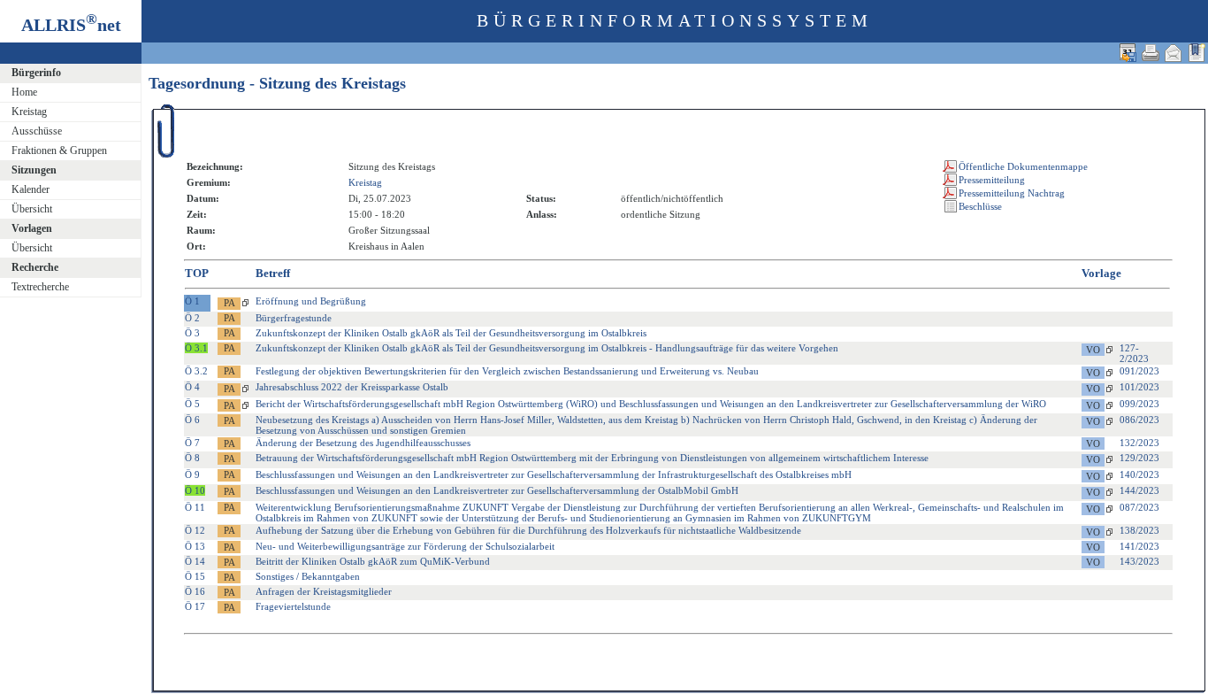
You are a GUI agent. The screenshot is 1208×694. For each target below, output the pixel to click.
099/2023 (1139, 403)
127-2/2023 (1134, 353)
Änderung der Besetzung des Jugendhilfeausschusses (363, 442)
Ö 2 (192, 317)
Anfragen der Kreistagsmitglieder (324, 591)
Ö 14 (195, 561)
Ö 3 (192, 333)
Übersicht (31, 209)
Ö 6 (192, 419)
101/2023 (1139, 387)
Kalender (30, 189)
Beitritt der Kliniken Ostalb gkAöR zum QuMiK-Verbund (373, 561)
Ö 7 (192, 442)
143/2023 (1139, 561)
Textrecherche (40, 287)
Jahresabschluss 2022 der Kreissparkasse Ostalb (352, 387)
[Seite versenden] (1173, 52)
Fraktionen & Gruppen (59, 150)
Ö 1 (192, 301)
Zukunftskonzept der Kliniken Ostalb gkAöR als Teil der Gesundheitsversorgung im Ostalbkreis (451, 333)
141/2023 (1139, 546)
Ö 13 (195, 546)
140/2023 (1139, 474)
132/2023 (1139, 442)
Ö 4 (192, 387)
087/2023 (1139, 507)
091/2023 (1139, 371)
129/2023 (1139, 457)
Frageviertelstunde (293, 606)
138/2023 (1139, 530)
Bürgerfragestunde (294, 317)
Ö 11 (195, 507)
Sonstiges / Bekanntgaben (308, 576)
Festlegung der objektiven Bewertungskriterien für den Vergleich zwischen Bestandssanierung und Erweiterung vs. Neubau (507, 371)
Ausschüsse (36, 131)
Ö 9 (192, 474)
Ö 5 (192, 403)
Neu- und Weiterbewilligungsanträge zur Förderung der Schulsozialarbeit (405, 546)
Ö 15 (195, 576)
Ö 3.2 (196, 371)
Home (24, 92)
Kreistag (29, 111)
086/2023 (1139, 419)
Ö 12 (195, 530)
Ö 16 (195, 591)
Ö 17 (195, 606)
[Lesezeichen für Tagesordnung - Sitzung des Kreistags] (1196, 52)
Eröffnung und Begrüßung (311, 301)
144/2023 (1139, 490)
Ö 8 (192, 457)
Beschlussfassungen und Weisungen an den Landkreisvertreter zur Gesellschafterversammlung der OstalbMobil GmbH (497, 490)
